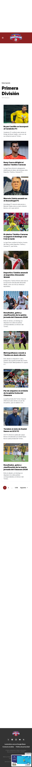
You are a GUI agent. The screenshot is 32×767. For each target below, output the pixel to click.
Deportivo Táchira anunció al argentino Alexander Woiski (16, 275)
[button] (3, 38)
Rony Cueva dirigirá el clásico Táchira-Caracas (15, 163)
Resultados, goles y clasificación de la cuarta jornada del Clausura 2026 (16, 467)
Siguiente (23, 487)
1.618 (16, 487)
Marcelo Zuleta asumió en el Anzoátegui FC (15, 199)
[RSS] (23, 739)
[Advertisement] (16, 16)
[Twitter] (8, 739)
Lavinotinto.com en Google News (15, 744)
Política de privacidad (23, 747)
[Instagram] (16, 739)
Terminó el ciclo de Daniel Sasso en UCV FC (15, 430)
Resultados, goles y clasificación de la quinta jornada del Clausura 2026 (16, 315)
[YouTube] (19, 739)
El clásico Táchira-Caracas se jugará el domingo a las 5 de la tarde (16, 236)
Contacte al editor (8, 747)
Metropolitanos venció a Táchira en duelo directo (15, 354)
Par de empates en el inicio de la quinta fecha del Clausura (16, 393)
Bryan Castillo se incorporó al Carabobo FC (16, 127)
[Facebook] (12, 739)
